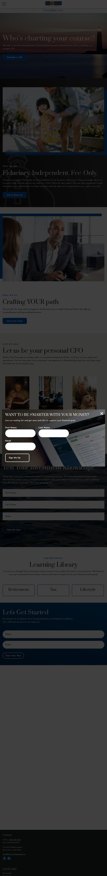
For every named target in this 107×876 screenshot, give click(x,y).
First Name (11, 428)
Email (8, 441)
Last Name (44, 428)
